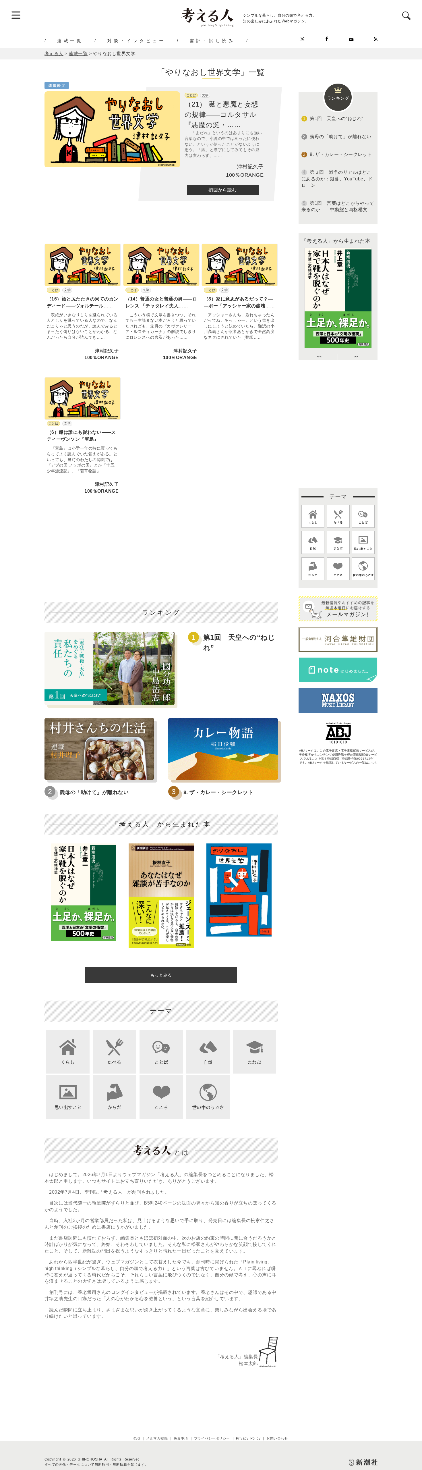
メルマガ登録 (157, 1438)
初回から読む (222, 190)
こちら (372, 762)
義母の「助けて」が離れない (94, 792)
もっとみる (161, 975)
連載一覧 (70, 40)
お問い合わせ (277, 1438)
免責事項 (181, 1438)
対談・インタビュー (136, 40)
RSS (136, 1438)
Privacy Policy (248, 1438)
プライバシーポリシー (212, 1438)
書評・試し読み (212, 40)
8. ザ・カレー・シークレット (218, 792)
